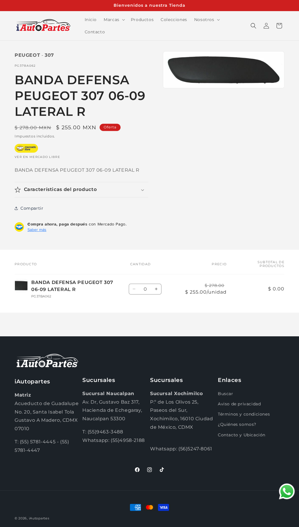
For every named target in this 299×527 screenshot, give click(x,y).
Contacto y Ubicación (241, 435)
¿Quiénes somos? (237, 424)
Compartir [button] (31, 208)
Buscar (225, 393)
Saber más (36, 229)
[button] (113, 19)
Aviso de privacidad (239, 404)
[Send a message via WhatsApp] (287, 491)
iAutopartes (39, 518)
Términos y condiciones (244, 414)
